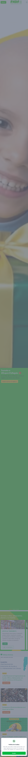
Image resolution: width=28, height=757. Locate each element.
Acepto (14, 753)
